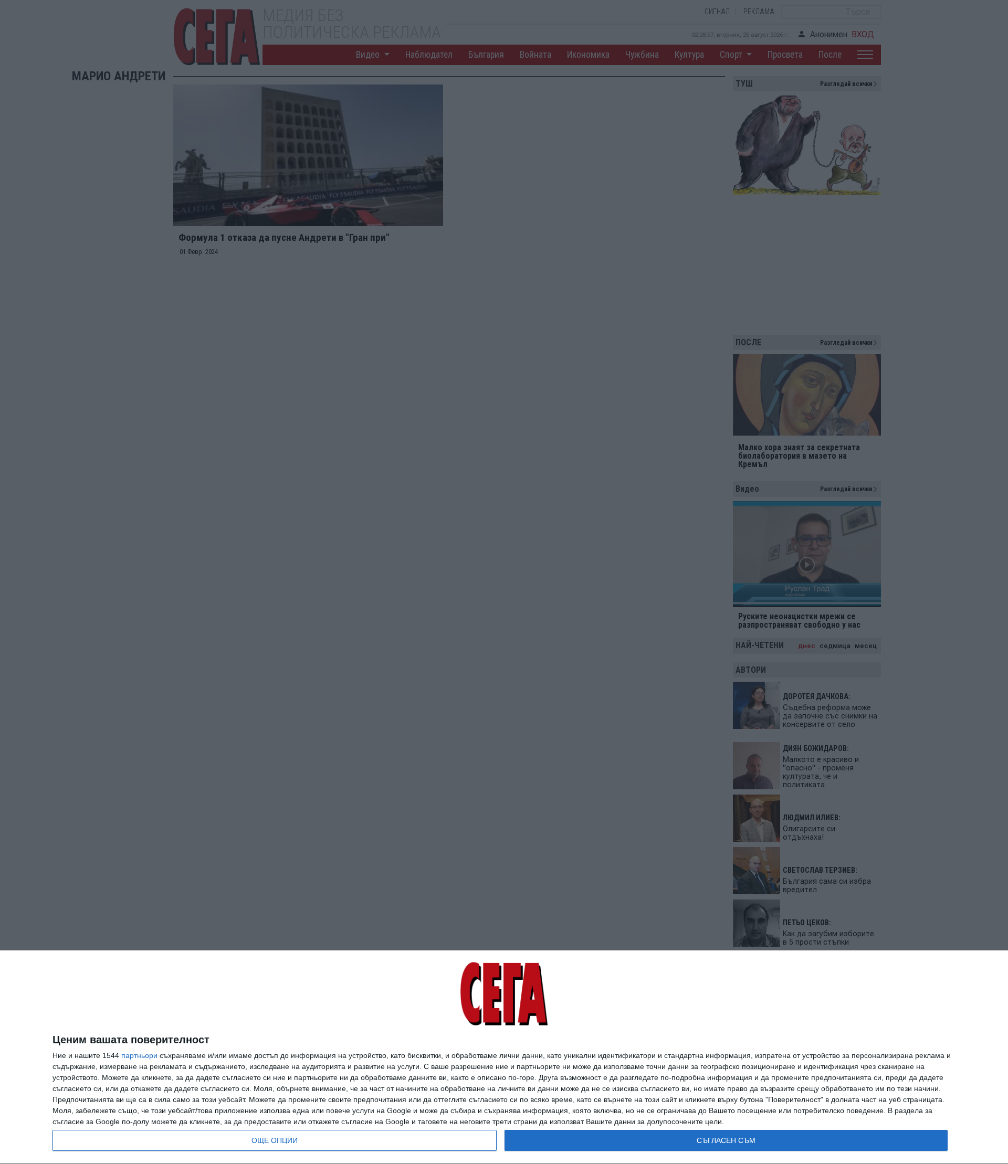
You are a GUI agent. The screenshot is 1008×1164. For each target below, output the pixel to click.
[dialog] (504, 1057)
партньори (139, 1055)
